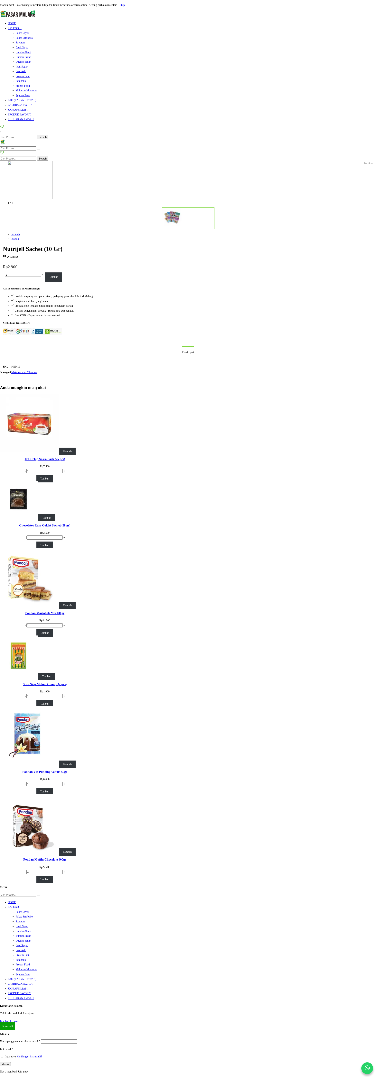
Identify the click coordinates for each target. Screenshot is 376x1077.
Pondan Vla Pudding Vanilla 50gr (44, 772)
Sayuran (20, 42)
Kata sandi (6, 1049)
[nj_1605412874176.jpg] (30, 198)
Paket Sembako (24, 37)
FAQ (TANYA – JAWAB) (22, 100)
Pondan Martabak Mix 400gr (44, 613)
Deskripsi (188, 352)
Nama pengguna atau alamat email (20, 1041)
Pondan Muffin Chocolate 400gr (44, 859)
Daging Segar (23, 61)
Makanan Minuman (26, 90)
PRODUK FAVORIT (19, 114)
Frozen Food (23, 85)
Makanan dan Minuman (24, 372)
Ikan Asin (21, 71)
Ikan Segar (22, 66)
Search (43, 137)
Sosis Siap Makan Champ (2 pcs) (45, 684)
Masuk (5, 1064)
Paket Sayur (22, 33)
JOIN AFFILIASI (18, 109)
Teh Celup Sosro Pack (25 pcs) (45, 459)
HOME (12, 23)
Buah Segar (22, 47)
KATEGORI (15, 28)
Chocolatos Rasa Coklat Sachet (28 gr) (44, 525)
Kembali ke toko (9, 1021)
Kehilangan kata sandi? (29, 1056)
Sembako (21, 80)
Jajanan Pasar (23, 95)
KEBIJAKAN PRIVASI (21, 119)
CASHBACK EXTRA (20, 105)
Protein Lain (23, 76)
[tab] (188, 352)
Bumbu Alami (23, 52)
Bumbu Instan (23, 57)
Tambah (53, 276)
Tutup (121, 5)
